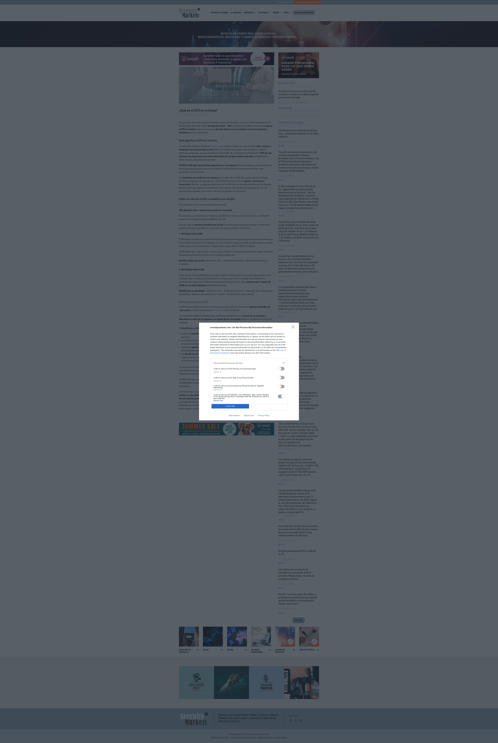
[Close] (293, 327)
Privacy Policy (263, 415)
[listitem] (249, 363)
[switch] (281, 368)
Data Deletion (234, 415)
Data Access (249, 415)
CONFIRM (230, 406)
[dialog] (249, 371)
